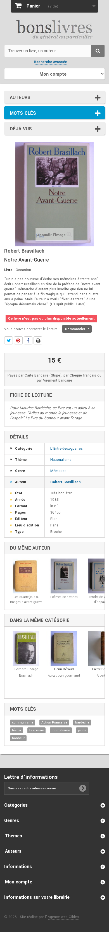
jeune (82, 730)
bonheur (18, 738)
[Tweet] (8, 340)
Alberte (101, 675)
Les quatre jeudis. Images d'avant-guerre (26, 599)
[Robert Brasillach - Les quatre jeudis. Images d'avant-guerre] (26, 576)
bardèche (82, 722)
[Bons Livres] (54, 29)
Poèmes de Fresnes (64, 597)
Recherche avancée (50, 61)
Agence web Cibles (63, 916)
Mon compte (18, 882)
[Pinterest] (18, 340)
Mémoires (58, 470)
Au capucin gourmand (64, 675)
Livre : (9, 269)
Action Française (54, 722)
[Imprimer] (38, 340)
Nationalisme (61, 459)
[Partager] (28, 340)
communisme (22, 722)
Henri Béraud (64, 669)
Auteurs (20, 97)
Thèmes (13, 836)
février (16, 730)
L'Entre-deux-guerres (66, 448)
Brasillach (26, 675)
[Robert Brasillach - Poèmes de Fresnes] (63, 576)
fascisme (36, 730)
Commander (75, 329)
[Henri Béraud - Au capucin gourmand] (63, 648)
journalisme (61, 730)
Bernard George (26, 669)
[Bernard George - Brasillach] (26, 648)
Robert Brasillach (65, 482)
